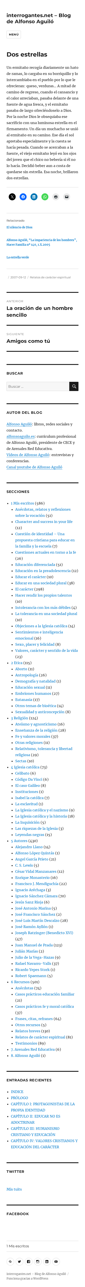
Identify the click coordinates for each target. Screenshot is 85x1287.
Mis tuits (14, 1189)
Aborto (21, 669)
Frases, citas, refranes (34, 1019)
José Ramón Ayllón (31, 926)
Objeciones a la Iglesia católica (41, 626)
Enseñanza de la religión (36, 730)
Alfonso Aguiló (19, 424)
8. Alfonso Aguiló (25, 1055)
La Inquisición (27, 822)
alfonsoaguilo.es (21, 436)
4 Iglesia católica (25, 767)
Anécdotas (24, 988)
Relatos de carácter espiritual (50, 277)
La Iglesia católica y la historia (41, 816)
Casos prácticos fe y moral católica (44, 1006)
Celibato (22, 773)
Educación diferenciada (35, 564)
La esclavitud (26, 804)
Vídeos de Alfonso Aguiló (28, 455)
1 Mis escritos (22, 503)
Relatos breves (27, 1031)
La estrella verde (18, 257)
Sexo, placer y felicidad (34, 644)
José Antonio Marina (33, 908)
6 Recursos (20, 982)
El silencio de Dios (19, 227)
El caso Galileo (27, 785)
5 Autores (19, 841)
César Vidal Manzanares (35, 871)
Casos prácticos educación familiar (44, 994)
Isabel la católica (29, 798)
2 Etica (16, 663)
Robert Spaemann (30, 976)
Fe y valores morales (32, 736)
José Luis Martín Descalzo (37, 920)
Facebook (18, 1214)
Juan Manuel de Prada (34, 945)
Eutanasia (23, 699)
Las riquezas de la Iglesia (36, 828)
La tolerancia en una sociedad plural (46, 614)
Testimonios (26, 1043)
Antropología (26, 675)
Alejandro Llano (29, 847)
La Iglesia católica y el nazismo (41, 810)
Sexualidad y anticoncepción (40, 712)
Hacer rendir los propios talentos (43, 595)
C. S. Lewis (24, 865)
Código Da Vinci (28, 779)
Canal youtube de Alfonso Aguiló (34, 467)
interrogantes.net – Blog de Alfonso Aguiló (39, 18)
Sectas (20, 761)
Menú (14, 34)
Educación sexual (30, 687)
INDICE (17, 1092)
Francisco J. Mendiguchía (36, 884)
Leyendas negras (29, 834)
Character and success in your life (44, 521)
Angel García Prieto (31, 859)
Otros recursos (27, 1025)
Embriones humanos (33, 693)
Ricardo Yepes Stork (32, 969)
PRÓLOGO (19, 1098)
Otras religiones (29, 742)
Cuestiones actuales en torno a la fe (45, 552)
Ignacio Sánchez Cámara (36, 896)
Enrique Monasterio (32, 877)
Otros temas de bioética (35, 706)
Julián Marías (26, 951)
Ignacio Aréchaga (30, 890)
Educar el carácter (30, 577)
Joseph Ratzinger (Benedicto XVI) (44, 933)
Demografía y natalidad (35, 681)
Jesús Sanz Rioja (29, 902)
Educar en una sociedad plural (40, 583)
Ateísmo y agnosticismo (36, 724)
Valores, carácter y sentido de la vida (46, 650)
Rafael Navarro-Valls (33, 963)
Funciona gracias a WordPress (27, 1278)
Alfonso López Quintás (34, 853)
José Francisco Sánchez (35, 914)
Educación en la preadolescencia (43, 571)
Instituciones (26, 791)
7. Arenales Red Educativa (33, 1049)
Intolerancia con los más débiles (43, 607)
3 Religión (19, 718)
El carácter (24, 589)
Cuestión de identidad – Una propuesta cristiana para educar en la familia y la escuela (45, 540)
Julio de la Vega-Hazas (34, 957)
